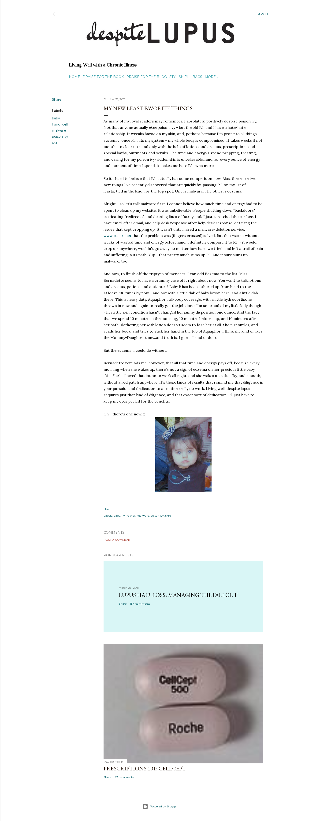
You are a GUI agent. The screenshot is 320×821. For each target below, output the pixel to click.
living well (60, 124)
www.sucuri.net (117, 235)
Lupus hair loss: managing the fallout (178, 595)
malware (59, 130)
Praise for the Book (103, 77)
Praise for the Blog (146, 77)
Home (74, 77)
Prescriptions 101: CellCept (145, 768)
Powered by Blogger (164, 806)
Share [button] (56, 99)
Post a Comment (117, 539)
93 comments (124, 777)
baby (56, 118)
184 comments (140, 603)
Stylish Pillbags (185, 77)
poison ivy (60, 136)
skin (55, 143)
